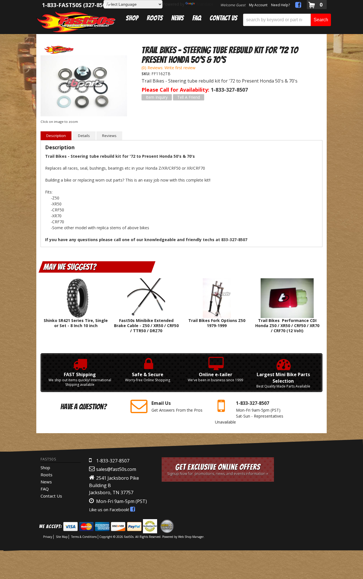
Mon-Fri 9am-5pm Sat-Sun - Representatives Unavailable (249, 412)
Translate (204, 4)
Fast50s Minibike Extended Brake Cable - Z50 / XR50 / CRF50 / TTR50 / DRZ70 (146, 325)
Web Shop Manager (191, 537)
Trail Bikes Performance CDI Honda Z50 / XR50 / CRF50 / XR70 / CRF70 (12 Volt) (287, 325)
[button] (287, 20)
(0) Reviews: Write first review (168, 67)
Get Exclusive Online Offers (217, 469)
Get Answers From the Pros (176, 406)
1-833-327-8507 (112, 461)
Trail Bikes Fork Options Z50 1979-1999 (216, 323)
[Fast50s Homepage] (76, 21)
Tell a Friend (188, 97)
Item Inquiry (157, 97)
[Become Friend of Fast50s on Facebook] (298, 6)
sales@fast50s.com (116, 469)
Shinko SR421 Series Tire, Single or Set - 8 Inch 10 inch (76, 323)
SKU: (146, 73)
